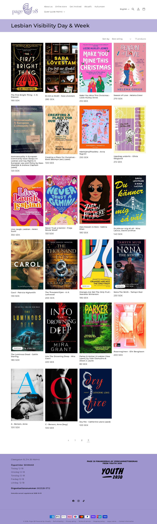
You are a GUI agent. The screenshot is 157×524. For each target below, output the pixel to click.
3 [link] (88, 440)
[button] (54, 11)
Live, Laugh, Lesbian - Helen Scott (24, 230)
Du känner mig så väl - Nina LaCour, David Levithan (127, 230)
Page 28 (32, 521)
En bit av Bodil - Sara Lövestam (60, 96)
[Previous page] (68, 440)
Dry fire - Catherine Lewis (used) (95, 422)
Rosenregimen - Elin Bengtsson (129, 352)
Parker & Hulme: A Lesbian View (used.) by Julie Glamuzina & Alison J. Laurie (94, 358)
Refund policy (58, 521)
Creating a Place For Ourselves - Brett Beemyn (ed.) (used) (60, 158)
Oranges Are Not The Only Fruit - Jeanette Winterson (95, 293)
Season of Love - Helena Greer (128, 95)
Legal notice (111, 521)
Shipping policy (99, 521)
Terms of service (85, 521)
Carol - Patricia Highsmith (23, 293)
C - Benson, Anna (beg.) (56, 424)
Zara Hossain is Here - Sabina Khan (93, 228)
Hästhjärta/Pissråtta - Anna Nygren (92, 153)
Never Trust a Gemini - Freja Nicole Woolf (58, 229)
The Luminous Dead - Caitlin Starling (24, 355)
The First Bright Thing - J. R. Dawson (24, 96)
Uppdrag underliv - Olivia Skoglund (126, 157)
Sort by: (106, 39)
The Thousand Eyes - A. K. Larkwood (57, 293)
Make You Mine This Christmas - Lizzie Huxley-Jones (94, 96)
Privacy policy (71, 521)
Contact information (126, 521)
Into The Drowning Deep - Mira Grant (60, 357)
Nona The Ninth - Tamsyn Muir (128, 292)
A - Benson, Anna (19, 424)
